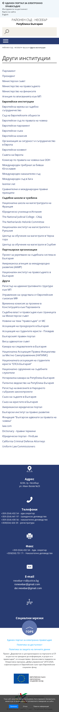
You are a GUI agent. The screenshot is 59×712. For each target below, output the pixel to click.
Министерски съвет (13, 81)
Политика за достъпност (29, 644)
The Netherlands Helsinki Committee (23, 222)
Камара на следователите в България (24, 346)
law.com (7, 426)
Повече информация (41, 706)
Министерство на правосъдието (21, 86)
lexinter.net (8, 184)
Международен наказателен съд (21, 173)
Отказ (25, 706)
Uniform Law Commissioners (18, 446)
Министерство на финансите (19, 91)
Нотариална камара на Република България (28, 377)
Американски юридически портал (22, 407)
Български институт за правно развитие (25, 412)
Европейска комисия (14, 136)
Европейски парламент (16, 125)
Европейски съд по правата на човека (24, 120)
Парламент (8, 71)
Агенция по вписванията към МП (21, 96)
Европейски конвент (14, 149)
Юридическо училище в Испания (22, 211)
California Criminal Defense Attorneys (23, 441)
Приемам (13, 706)
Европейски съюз (12, 130)
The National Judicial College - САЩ (22, 216)
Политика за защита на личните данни (29, 649)
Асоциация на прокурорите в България (25, 326)
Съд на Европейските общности (21, 115)
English (5, 14)
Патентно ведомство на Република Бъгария (28, 383)
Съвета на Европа (12, 154)
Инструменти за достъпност (15, 9)
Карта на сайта (9, 12)
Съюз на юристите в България (20, 402)
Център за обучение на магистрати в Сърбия (29, 244)
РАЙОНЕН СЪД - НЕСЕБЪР (11, 47)
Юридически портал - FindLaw (20, 436)
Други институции (37, 47)
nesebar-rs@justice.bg (19, 580)
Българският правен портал (18, 336)
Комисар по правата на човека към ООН (26, 160)
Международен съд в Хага (17, 179)
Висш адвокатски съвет (16, 341)
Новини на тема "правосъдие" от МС (23, 321)
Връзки (25, 47)
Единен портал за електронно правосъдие (29, 640)
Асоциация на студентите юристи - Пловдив (28, 331)
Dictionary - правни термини (19, 431)
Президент (8, 76)
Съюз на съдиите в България (19, 396)
